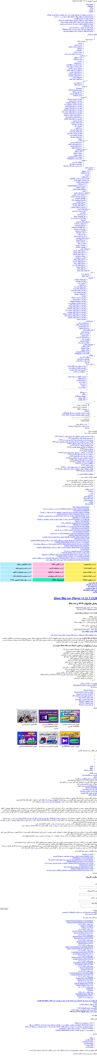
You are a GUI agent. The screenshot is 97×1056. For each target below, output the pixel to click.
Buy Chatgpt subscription (81, 509)
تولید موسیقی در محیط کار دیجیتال (35, 1026)
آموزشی (90, 494)
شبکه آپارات (89, 1047)
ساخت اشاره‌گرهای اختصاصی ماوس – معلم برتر (78, 1025)
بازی (91, 493)
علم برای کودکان (88, 25)
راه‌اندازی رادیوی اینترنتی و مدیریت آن (56, 863)
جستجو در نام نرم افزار (80, 407)
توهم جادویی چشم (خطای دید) (83, 461)
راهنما (91, 768)
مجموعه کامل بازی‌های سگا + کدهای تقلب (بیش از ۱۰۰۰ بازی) (73, 16)
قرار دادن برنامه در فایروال (88, 791)
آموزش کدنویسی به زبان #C (72, 551)
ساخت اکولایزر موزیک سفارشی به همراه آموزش (68, 856)
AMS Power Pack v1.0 (82, 540)
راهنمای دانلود (92, 795)
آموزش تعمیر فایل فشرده (89, 793)
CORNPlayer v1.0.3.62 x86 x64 (83, 859)
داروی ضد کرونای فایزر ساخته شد (82, 438)
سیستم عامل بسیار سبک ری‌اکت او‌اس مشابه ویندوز (76, 22)
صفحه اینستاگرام (88, 1041)
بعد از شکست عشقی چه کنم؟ (83, 445)
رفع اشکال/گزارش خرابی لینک (87, 786)
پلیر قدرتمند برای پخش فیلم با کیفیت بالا (60, 859)
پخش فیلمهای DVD (86, 703)
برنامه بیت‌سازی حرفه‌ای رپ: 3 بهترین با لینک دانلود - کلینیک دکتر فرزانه (70, 1026)
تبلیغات (91, 11)
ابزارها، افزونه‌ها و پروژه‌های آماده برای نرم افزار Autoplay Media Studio (52, 540)
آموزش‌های (56, 576)
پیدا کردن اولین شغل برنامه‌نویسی (69, 1028)
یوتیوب (91, 9)
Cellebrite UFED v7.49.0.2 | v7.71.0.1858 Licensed (73, 558)
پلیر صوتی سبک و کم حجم (72, 866)
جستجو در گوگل (82, 409)
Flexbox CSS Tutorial (82, 523)
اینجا (82, 851)
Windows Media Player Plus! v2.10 (82, 870)
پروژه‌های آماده (88, 496)
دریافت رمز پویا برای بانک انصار (83, 456)
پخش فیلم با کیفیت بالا (85, 697)
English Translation (91, 787)
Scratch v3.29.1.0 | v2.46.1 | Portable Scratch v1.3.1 (73, 516)
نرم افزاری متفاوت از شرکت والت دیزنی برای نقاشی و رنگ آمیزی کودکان (70, 15)
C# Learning (85, 551)
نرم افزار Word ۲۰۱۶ (81, 1023)
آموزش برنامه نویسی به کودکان (48, 516)
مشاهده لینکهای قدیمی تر (85, 474)
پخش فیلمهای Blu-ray (86, 701)
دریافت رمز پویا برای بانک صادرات (82, 454)
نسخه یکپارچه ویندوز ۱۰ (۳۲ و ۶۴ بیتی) (81, 27)
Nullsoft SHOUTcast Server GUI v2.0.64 (80, 863)
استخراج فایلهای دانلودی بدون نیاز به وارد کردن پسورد (76, 24)
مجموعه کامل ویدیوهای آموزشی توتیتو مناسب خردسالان (75, 20)
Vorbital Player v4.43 (86, 866)
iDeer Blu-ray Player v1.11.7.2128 (75, 598)
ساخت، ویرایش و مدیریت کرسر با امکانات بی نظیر (44, 1025)
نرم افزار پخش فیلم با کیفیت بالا (82, 695)
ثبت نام (87, 428)
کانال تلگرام (89, 1040)
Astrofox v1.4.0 (88, 856)
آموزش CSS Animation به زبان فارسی (62, 533)
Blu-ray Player (88, 690)
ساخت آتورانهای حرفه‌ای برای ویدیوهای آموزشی (78, 31)
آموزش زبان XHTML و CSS (65, 526)
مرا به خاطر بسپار (81, 424)
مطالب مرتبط (88, 770)
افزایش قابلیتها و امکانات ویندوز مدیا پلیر (59, 870)
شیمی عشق (89, 465)
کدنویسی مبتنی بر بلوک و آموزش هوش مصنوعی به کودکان (55, 519)
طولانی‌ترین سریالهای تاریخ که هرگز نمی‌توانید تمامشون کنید (74, 441)
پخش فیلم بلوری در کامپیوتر (84, 699)
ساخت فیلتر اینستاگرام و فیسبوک (52, 554)
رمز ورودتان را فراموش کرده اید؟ (78, 426)
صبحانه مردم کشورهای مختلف (83, 460)
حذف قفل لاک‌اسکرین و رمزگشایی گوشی (45, 558)
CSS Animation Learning (81, 533)
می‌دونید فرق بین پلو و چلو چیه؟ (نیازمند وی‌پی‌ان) (77, 440)
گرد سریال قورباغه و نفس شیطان (82, 443)
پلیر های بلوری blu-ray (86, 704)
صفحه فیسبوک (88, 1043)
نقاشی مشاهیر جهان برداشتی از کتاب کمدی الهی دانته (76, 469)
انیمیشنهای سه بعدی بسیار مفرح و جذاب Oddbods (77, 29)
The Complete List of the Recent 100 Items (76, 560)
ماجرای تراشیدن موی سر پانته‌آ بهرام (81, 458)
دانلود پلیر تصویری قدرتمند (84, 694)
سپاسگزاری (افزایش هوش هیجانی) (82, 447)
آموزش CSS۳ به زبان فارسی (63, 530)
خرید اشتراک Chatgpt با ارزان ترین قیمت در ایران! (58, 509)
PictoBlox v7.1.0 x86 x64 (81, 519)
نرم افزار (90, 491)
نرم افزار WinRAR (56, 818)
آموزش (90, 564)
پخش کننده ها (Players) (83, 607)
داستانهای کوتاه (88, 450)
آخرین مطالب (89, 489)
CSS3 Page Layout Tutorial (81, 530)
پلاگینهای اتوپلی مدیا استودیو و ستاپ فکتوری (56, 537)
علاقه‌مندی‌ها (89, 503)
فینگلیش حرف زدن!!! (86, 463)
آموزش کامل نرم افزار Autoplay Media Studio (51, 547)
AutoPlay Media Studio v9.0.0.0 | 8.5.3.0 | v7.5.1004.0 (72, 544)
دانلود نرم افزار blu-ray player (83, 692)
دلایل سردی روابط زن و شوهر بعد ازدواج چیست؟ (77, 452)
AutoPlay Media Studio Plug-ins (79, 537)
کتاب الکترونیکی (88, 498)
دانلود (91, 766)
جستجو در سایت (82, 405)
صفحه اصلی (89, 4)
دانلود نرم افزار (92, 34)
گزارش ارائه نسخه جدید (89, 789)
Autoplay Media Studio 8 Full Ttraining (77, 547)
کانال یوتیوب (89, 1045)
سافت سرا (89, 1030)
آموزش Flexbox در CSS (68, 523)
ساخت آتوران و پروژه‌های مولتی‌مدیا (45, 544)
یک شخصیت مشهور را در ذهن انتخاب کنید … (79, 467)
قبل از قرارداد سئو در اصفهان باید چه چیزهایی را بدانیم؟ (75, 436)
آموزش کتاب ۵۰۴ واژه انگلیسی (83, 18)
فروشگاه (90, 6)
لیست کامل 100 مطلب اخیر (54, 560)
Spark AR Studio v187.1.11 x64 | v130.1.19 (76, 554)
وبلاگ (91, 8)
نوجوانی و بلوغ (88, 449)
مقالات (91, 502)
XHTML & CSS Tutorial (81, 526)
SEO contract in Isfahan (82, 512)
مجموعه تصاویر (88, 500)
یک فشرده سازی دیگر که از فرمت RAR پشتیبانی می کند (30, 818)
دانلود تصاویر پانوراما (86, 470)
